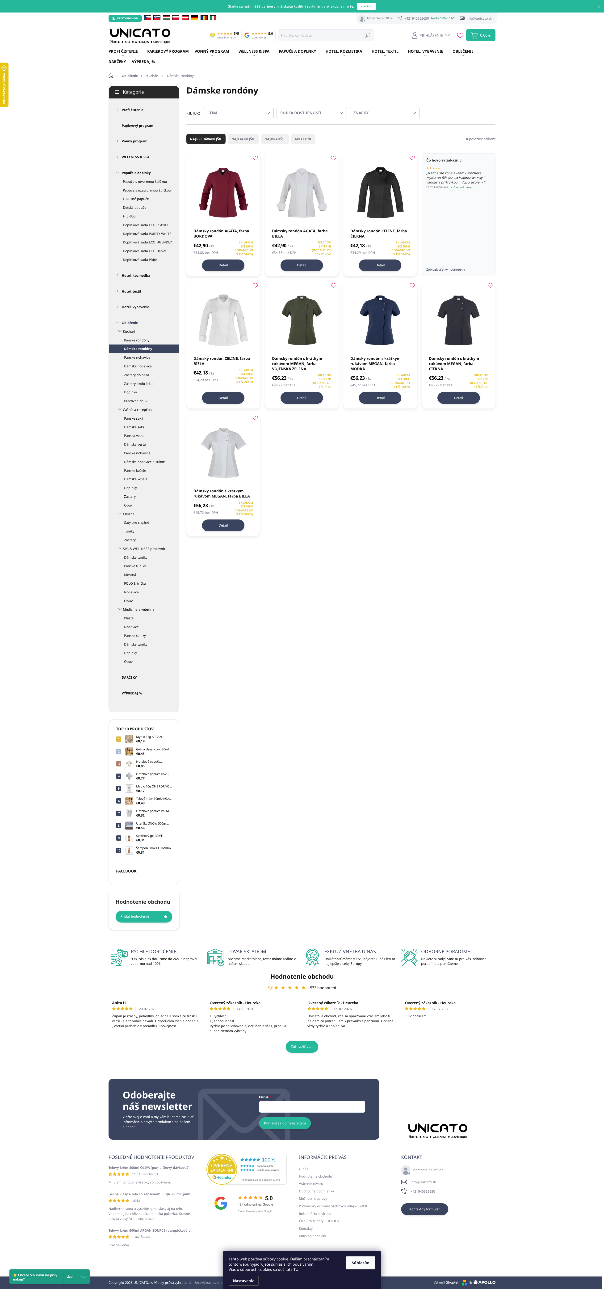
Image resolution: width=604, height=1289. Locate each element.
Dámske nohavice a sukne (144, 461)
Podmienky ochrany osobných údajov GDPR (333, 1206)
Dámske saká (134, 427)
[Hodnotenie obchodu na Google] (246, 1203)
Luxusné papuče (136, 198)
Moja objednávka (312, 1236)
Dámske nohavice (138, 366)
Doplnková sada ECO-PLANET (146, 225)
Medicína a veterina (138, 609)
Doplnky (130, 392)
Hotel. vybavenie (135, 307)
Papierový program (137, 125)
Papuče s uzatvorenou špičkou (147, 190)
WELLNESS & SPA (136, 157)
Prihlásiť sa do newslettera (285, 1123)
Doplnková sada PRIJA (140, 259)
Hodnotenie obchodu (302, 976)
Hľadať (368, 35)
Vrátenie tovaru (311, 1183)
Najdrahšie (274, 139)
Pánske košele (135, 470)
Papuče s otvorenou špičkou (145, 181)
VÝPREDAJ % (132, 693)
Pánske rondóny (136, 340)
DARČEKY (129, 677)
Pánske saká (133, 418)
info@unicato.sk (423, 1182)
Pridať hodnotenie (135, 916)
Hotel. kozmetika (136, 275)
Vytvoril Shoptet (446, 1282)
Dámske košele (135, 479)
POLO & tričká (135, 583)
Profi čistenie (132, 109)
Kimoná (130, 574)
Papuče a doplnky (136, 172)
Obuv (128, 505)
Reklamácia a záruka (315, 1213)
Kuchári (129, 331)
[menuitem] (128, 51)
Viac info (366, 6)
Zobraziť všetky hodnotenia (445, 269)
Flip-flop (129, 216)
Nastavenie (243, 1280)
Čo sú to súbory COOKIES (319, 1221)
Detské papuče (134, 207)
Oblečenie (130, 322)
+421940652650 (423, 1191)
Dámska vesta (135, 444)
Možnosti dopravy (313, 1198)
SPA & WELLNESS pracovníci (145, 548)
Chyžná (128, 514)
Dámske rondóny (138, 348)
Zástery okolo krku (138, 383)
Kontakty (306, 1228)
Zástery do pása (136, 375)
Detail (223, 265)
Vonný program (134, 141)
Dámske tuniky (135, 557)
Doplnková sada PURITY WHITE (147, 233)
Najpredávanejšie (206, 139)
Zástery (130, 496)
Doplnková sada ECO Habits (145, 251)
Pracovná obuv (135, 401)
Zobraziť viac (302, 1046)
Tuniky (129, 531)
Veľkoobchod (127, 18)
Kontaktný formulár (424, 1209)
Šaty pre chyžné (136, 522)
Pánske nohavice (137, 357)
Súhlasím (360, 1262)
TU (296, 1269)
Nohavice (131, 592)
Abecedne (303, 139)
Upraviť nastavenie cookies (214, 1282)
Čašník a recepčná (137, 409)
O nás (303, 1168)
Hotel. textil (131, 291)
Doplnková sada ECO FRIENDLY (147, 242)
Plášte (129, 618)
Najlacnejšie (243, 139)
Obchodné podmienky (316, 1191)
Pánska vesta (134, 435)
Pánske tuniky (135, 566)
